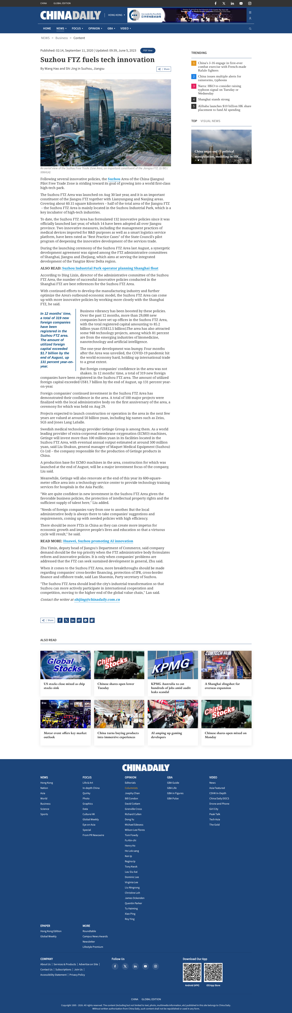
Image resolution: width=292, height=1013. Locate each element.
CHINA (43, 3)
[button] (195, 160)
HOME (47, 28)
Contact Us (46, 969)
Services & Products (65, 964)
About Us (45, 964)
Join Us (78, 969)
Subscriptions (63, 969)
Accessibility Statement (53, 975)
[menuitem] (115, 15)
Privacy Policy (77, 975)
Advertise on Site (88, 964)
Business (61, 38)
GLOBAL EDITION (62, 3)
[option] (221, 147)
